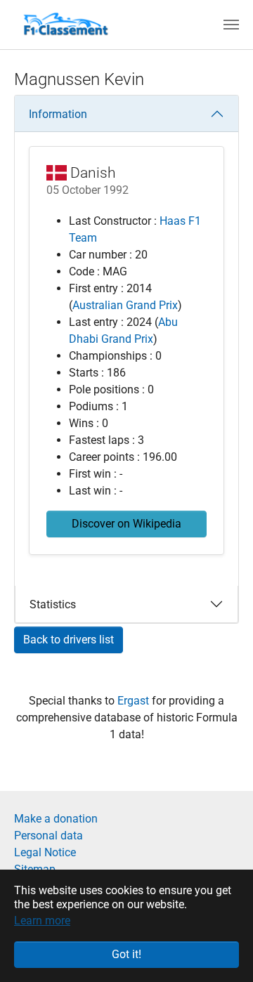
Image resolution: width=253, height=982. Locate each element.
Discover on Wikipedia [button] (126, 523)
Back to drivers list (68, 639)
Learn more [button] (42, 920)
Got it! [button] (126, 954)
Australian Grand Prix (125, 305)
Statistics (53, 604)
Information (58, 114)
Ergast (134, 700)
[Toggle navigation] (231, 25)
